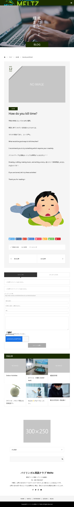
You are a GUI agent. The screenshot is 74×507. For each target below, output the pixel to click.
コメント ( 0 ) (20, 274)
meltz (17, 247)
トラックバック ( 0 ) (53, 274)
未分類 (13, 108)
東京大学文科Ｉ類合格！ (58, 400)
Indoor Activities (11, 375)
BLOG (51, 499)
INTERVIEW (36, 499)
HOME (22, 499)
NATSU (29, 499)
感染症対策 (53, 375)
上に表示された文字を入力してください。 (16, 334)
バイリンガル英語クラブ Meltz (37, 472)
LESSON (45, 499)
